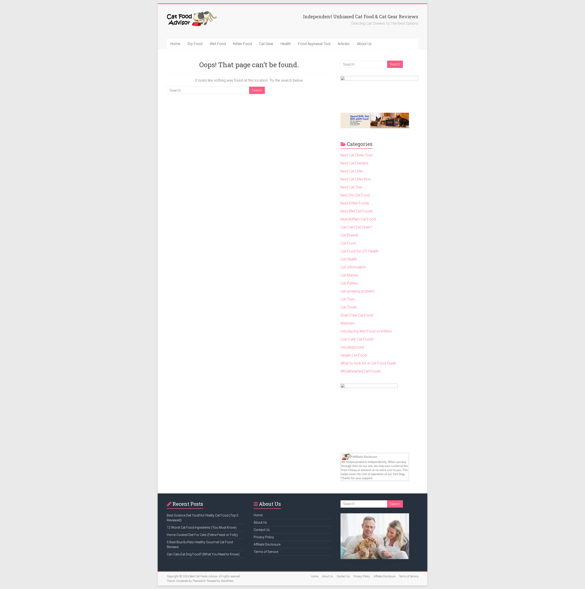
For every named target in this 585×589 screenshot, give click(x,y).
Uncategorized (352, 347)
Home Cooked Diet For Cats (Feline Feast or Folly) (202, 535)
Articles (344, 44)
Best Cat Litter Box (355, 179)
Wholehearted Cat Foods (360, 371)
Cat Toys (347, 299)
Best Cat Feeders (354, 163)
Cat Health (348, 259)
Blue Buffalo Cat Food (358, 219)
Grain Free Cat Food (356, 315)
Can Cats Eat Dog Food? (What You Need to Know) (203, 554)
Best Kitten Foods (354, 203)
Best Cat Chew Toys (356, 155)
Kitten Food (242, 44)
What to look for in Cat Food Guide (368, 363)
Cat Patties (349, 283)
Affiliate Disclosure (267, 544)
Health (286, 44)
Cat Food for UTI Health (359, 251)
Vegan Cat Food (353, 355)
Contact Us (262, 530)
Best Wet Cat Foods (356, 211)
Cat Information (353, 267)
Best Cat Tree (351, 187)
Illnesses (347, 323)
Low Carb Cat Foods (357, 339)
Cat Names (349, 275)
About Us (364, 44)
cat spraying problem (357, 291)
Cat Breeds (349, 235)
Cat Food (348, 243)
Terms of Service (266, 552)
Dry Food (195, 44)
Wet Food (218, 44)
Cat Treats (348, 307)
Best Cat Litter (351, 171)
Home (175, 44)
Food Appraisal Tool (314, 44)
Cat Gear (266, 44)
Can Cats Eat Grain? (356, 227)
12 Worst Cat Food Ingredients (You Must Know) (202, 527)
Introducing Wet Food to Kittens (366, 331)
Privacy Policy (264, 537)
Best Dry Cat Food (355, 195)
